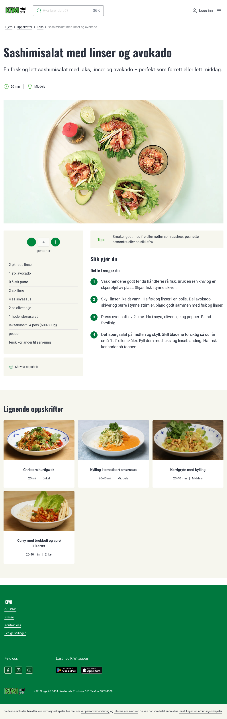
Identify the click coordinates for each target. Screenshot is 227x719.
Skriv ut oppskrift (26, 367)
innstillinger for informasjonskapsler (200, 711)
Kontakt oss (12, 625)
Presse (9, 617)
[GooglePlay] (66, 670)
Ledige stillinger (15, 633)
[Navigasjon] (219, 10)
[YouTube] (29, 670)
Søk (96, 10)
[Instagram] (18, 670)
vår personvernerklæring (95, 711)
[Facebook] (8, 670)
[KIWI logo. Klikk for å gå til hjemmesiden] (15, 10)
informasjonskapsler (126, 711)
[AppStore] (91, 670)
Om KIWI (10, 609)
